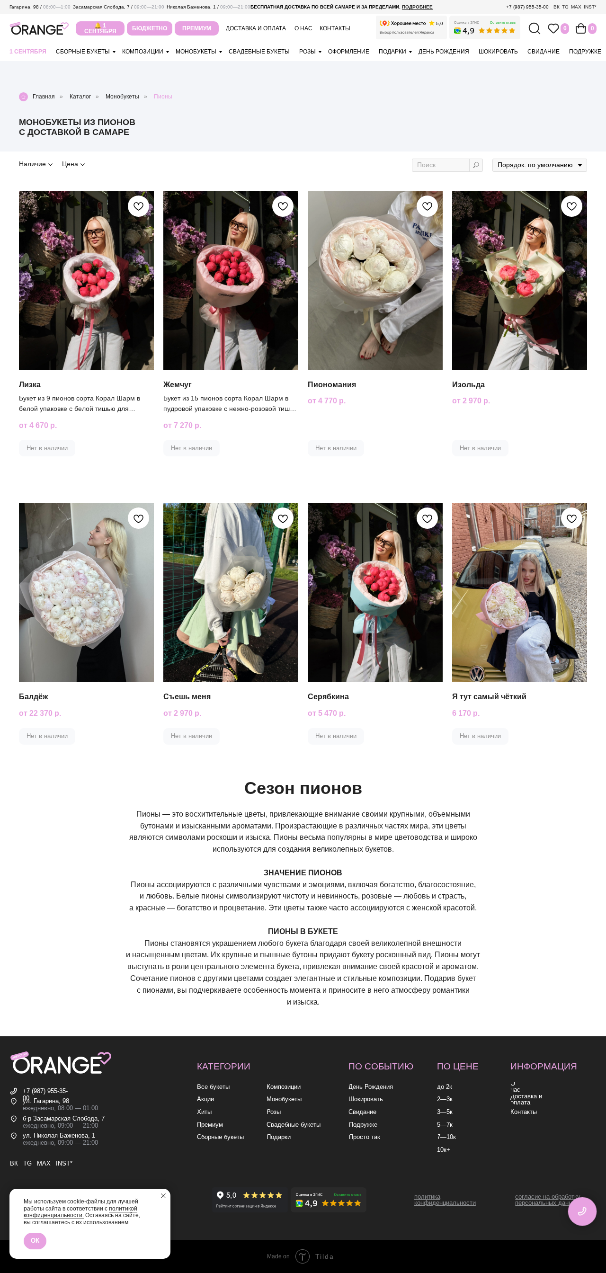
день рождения (444, 51)
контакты (335, 28)
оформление (348, 51)
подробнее (417, 6)
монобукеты (196, 51)
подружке (585, 51)
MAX (576, 6)
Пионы (163, 96)
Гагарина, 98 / (40, 6)
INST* (590, 6)
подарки (392, 51)
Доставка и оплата (256, 28)
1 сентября (27, 51)
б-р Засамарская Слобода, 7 (64, 1118)
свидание (543, 51)
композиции (142, 51)
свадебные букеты (259, 51)
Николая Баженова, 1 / (208, 6)
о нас (303, 28)
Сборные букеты (83, 51)
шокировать (498, 51)
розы (307, 51)
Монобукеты (122, 96)
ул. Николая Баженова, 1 (59, 1135)
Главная (44, 96)
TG (565, 6)
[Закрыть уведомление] (163, 1196)
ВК (556, 6)
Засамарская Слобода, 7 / (118, 6)
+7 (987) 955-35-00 (527, 6)
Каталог (80, 96)
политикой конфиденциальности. (80, 1212)
